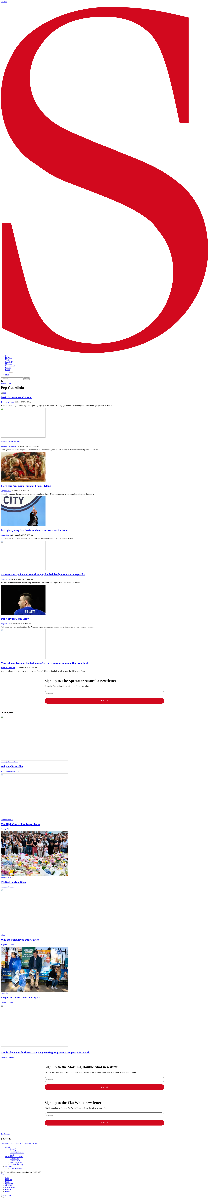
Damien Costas (7, 1002)
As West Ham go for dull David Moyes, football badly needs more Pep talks (43, 574)
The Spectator (5, 1134)
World (3, 935)
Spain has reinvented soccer (16, 397)
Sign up (104, 701)
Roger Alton (6, 491)
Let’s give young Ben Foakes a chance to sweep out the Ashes (34, 530)
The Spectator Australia (10, 771)
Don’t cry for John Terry (15, 618)
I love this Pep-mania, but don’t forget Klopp (26, 485)
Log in (9, 383)
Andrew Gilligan (7, 1057)
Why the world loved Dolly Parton (20, 939)
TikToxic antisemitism (13, 882)
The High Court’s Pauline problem (20, 824)
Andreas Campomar (9, 446)
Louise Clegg (6, 829)
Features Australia (7, 820)
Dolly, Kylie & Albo (12, 766)
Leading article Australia (9, 762)
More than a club (10, 441)
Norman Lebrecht (8, 668)
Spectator (4, 2)
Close (3, 1174)
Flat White (4, 993)
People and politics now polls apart (20, 997)
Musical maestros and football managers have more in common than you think (44, 662)
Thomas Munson (7, 402)
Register (4, 383)
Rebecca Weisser (7, 887)
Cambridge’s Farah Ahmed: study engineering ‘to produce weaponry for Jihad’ (45, 1052)
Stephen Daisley (7, 944)
